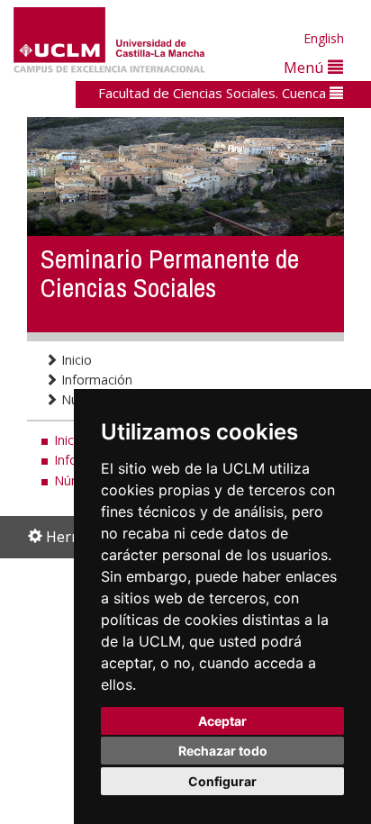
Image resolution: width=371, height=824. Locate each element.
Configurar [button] (222, 781)
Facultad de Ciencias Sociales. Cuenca (214, 93)
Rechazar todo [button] (222, 750)
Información (95, 379)
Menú (306, 67)
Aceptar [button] (222, 721)
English (323, 38)
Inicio (75, 359)
